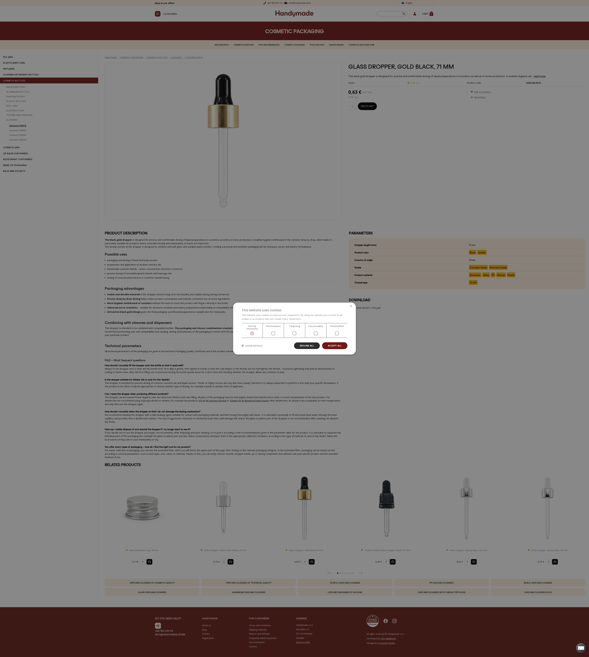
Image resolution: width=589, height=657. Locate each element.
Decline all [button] (307, 345)
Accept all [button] (335, 345)
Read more (295, 318)
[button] (252, 345)
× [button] (351, 306)
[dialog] (294, 329)
